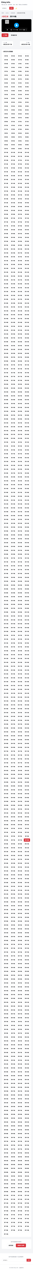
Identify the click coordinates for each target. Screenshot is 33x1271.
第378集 (27, 569)
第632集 (27, 1060)
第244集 (27, 310)
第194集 (13, 241)
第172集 (27, 218)
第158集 (13, 206)
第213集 (6, 260)
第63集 (20, 113)
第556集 (27, 913)
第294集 (27, 407)
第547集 (13, 898)
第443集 (13, 697)
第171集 (20, 218)
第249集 (13, 322)
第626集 (27, 1048)
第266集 (27, 353)
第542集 (27, 886)
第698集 (27, 1187)
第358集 (27, 531)
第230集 (27, 283)
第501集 (13, 809)
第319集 (13, 457)
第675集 (13, 1145)
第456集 (27, 720)
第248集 (27, 318)
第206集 (13, 253)
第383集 (13, 581)
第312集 (27, 442)
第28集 (27, 79)
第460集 (27, 728)
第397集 (13, 608)
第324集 (27, 465)
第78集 (13, 129)
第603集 (13, 1006)
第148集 (27, 195)
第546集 (27, 894)
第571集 (13, 944)
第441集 (13, 693)
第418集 (27, 646)
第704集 (27, 1199)
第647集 (13, 1091)
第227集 (13, 280)
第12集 (27, 63)
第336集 (27, 488)
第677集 (13, 1149)
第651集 (13, 1098)
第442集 (27, 693)
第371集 (13, 558)
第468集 (27, 743)
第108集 (27, 156)
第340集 (27, 496)
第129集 (6, 179)
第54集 (13, 106)
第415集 (13, 643)
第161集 (6, 210)
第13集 (6, 67)
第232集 (27, 287)
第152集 (27, 198)
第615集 (13, 1029)
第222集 (27, 268)
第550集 (27, 901)
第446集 (27, 701)
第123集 (20, 171)
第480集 (27, 766)
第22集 (13, 75)
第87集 (20, 137)
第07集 (20, 59)
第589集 (13, 979)
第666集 (27, 1125)
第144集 (27, 191)
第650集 (27, 1095)
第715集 (13, 1222)
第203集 (20, 249)
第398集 (27, 608)
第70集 (13, 121)
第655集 (13, 1106)
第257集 (13, 338)
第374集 (27, 562)
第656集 (27, 1106)
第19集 (20, 71)
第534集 (27, 871)
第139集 (20, 187)
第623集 (13, 1044)
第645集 (13, 1087)
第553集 (13, 909)
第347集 (13, 511)
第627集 (13, 1052)
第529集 (13, 863)
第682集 (27, 1156)
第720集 (27, 1230)
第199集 (20, 245)
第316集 (27, 450)
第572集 (27, 944)
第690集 (27, 1172)
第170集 (13, 218)
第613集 (13, 1025)
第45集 (6, 98)
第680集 (27, 1153)
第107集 (20, 156)
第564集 (27, 928)
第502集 (27, 809)
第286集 (27, 392)
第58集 (13, 110)
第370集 (27, 554)
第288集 (27, 395)
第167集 (20, 214)
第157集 (6, 206)
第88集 (27, 137)
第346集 (27, 507)
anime (7, 13)
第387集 (13, 589)
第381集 (13, 577)
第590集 (27, 979)
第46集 (13, 98)
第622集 (27, 1040)
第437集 (13, 685)
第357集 (13, 531)
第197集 (6, 245)
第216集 (27, 260)
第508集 (27, 820)
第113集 (6, 164)
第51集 (20, 102)
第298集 (27, 415)
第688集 (27, 1168)
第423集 (13, 658)
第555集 (13, 913)
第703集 (13, 1199)
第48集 (27, 98)
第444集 (27, 697)
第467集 (13, 743)
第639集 (13, 1075)
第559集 (13, 921)
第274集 (27, 368)
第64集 (27, 113)
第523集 (13, 851)
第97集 (6, 148)
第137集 (6, 187)
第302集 (27, 423)
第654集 (27, 1102)
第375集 (13, 565)
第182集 (13, 229)
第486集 (27, 778)
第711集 (13, 1214)
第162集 (13, 210)
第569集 (13, 940)
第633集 (13, 1064)
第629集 (13, 1056)
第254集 (27, 330)
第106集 (13, 156)
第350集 (27, 515)
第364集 (27, 542)
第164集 (27, 210)
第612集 (27, 1021)
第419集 (13, 650)
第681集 (13, 1156)
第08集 (27, 59)
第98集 (13, 148)
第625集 (13, 1048)
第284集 (27, 388)
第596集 (27, 990)
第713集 (13, 1218)
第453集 (13, 716)
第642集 (27, 1079)
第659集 (13, 1114)
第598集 (27, 994)
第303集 (13, 426)
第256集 (27, 334)
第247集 (13, 318)
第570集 (27, 940)
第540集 (27, 882)
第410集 (27, 631)
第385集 (13, 585)
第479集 (13, 766)
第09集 (6, 63)
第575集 (13, 952)
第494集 (27, 793)
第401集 (13, 616)
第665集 (13, 1125)
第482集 (27, 770)
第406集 (27, 623)
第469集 (13, 747)
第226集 (27, 276)
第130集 (13, 179)
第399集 (13, 612)
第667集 (13, 1129)
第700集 (27, 1191)
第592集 (27, 983)
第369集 (13, 554)
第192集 (27, 237)
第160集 (27, 206)
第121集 (6, 171)
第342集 (27, 500)
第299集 (13, 419)
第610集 (27, 1017)
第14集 (13, 67)
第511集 (13, 828)
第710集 (27, 1210)
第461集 (13, 731)
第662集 (27, 1118)
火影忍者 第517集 (7, 43)
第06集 (13, 59)
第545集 (13, 894)
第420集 (27, 650)
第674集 (27, 1141)
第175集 (20, 222)
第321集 (13, 461)
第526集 (27, 855)
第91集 (20, 141)
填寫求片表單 (21, 1245)
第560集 (27, 921)
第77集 (6, 129)
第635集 (13, 1068)
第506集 (27, 816)
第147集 (20, 195)
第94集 (13, 144)
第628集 (27, 1052)
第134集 (13, 183)
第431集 (13, 674)
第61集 (6, 113)
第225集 (13, 276)
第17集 (6, 71)
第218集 (13, 264)
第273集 (13, 368)
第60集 (27, 110)
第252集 (27, 326)
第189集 (6, 237)
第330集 (27, 477)
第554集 (27, 909)
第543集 (13, 890)
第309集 (13, 438)
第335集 (13, 488)
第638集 (27, 1071)
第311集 (13, 442)
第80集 (27, 129)
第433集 (13, 677)
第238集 (27, 299)
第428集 (27, 666)
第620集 (27, 1037)
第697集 (13, 1187)
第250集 (27, 322)
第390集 (27, 592)
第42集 (13, 94)
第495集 (13, 797)
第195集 (20, 241)
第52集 (27, 102)
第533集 (13, 871)
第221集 (13, 268)
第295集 (13, 411)
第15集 (20, 67)
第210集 (13, 256)
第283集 (13, 388)
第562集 (27, 925)
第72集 (27, 121)
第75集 (20, 125)
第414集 (27, 639)
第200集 (27, 245)
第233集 (13, 291)
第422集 (27, 654)
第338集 (27, 492)
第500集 (27, 805)
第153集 (6, 202)
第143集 (20, 191)
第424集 (27, 658)
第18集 (13, 71)
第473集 (13, 755)
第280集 (27, 380)
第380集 (27, 573)
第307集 (13, 434)
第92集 (27, 141)
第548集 (27, 898)
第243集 (13, 310)
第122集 (13, 171)
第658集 (27, 1110)
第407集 (13, 627)
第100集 (27, 148)
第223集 (13, 272)
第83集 (20, 133)
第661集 (13, 1118)
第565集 (13, 932)
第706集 (27, 1203)
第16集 (27, 67)
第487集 (13, 782)
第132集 (27, 179)
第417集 (13, 646)
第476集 (27, 759)
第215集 (20, 260)
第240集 (27, 303)
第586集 (27, 971)
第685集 (13, 1164)
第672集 (27, 1137)
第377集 (13, 569)
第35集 (20, 86)
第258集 (27, 338)
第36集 (27, 86)
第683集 (13, 1160)
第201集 (6, 249)
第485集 (13, 778)
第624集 (27, 1044)
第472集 (27, 751)
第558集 (27, 917)
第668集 (27, 1129)
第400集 (27, 612)
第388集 (27, 589)
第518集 (27, 840)
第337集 (13, 492)
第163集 (20, 210)
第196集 (27, 241)
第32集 (27, 83)
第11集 (19, 63)
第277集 (13, 376)
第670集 (27, 1133)
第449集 (13, 708)
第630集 (27, 1056)
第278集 (27, 376)
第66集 (13, 117)
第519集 (13, 843)
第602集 (27, 1002)
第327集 (13, 473)
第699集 (13, 1191)
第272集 (27, 364)
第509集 (13, 824)
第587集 (13, 975)
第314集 (27, 446)
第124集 (27, 171)
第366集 (27, 546)
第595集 (13, 990)
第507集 (13, 820)
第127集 (20, 175)
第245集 (13, 314)
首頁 (3, 13)
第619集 (13, 1037)
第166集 (13, 214)
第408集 (27, 627)
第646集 (27, 1087)
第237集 (13, 299)
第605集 (13, 1010)
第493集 (13, 793)
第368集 (27, 550)
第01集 (6, 56)
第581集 (13, 963)
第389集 (13, 592)
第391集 (13, 596)
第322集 (27, 461)
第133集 (6, 183)
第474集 (27, 755)
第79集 (20, 129)
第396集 (27, 604)
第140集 (27, 187)
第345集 (13, 507)
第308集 (27, 434)
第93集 (6, 144)
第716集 (27, 1222)
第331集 (13, 480)
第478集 (27, 762)
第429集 (13, 670)
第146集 (13, 195)
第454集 (27, 716)
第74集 (13, 125)
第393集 (13, 600)
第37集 (6, 90)
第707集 (13, 1207)
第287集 (13, 395)
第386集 (27, 585)
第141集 (6, 191)
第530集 (27, 863)
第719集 (13, 1230)
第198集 (13, 245)
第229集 (13, 283)
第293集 (13, 407)
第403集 (13, 620)
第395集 (13, 604)
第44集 (27, 94)
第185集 (6, 233)
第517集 (13, 840)
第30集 (13, 83)
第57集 (6, 110)
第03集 (20, 56)
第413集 (13, 639)
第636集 (27, 1068)
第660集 (27, 1114)
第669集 (13, 1133)
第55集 (20, 106)
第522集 (27, 847)
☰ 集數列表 (14, 35)
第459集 (13, 728)
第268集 (27, 357)
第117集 (6, 168)
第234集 (27, 291)
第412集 (27, 635)
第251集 (13, 326)
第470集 (27, 747)
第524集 (27, 851)
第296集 (27, 411)
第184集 (27, 229)
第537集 (13, 878)
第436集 (27, 681)
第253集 (13, 330)
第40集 (27, 90)
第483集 (13, 774)
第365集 (13, 546)
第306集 (27, 430)
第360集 (27, 535)
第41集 (6, 94)
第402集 (27, 616)
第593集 (13, 986)
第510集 (27, 824)
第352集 (27, 519)
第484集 (27, 774)
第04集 (27, 56)
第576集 (27, 952)
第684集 (27, 1160)
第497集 (13, 801)
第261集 (13, 345)
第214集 (13, 260)
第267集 (13, 357)
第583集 (13, 967)
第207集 (20, 253)
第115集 (20, 164)
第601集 (13, 1002)
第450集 (27, 708)
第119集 (20, 168)
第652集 (27, 1098)
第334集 (27, 484)
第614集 (27, 1025)
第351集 (13, 519)
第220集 (27, 264)
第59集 (20, 110)
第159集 (20, 206)
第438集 (27, 685)
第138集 (13, 187)
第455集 (13, 720)
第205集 (6, 253)
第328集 (27, 473)
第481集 (13, 770)
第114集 (13, 164)
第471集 (13, 751)
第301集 (13, 423)
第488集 (27, 782)
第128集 (27, 175)
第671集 (13, 1137)
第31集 (20, 83)
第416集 (27, 643)
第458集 (27, 724)
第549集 (13, 901)
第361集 (13, 538)
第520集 (27, 843)
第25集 (6, 79)
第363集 (13, 542)
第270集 (27, 361)
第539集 (13, 882)
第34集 (13, 86)
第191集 (20, 237)
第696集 (27, 1183)
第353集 (13, 523)
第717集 (13, 1226)
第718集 (27, 1226)
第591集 (13, 983)
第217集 (6, 264)
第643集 (13, 1083)
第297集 (13, 415)
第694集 (27, 1180)
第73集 (6, 125)
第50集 (13, 102)
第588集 (27, 975)
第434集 (27, 677)
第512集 (27, 828)
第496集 (27, 797)
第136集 (27, 183)
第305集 (13, 430)
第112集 (27, 160)
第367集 (13, 550)
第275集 (13, 372)
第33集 (6, 86)
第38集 (13, 90)
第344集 (27, 504)
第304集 (27, 426)
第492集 (27, 789)
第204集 (27, 249)
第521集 (13, 847)
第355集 (13, 527)
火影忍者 (13, 13)
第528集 (27, 859)
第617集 (13, 1033)
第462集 (27, 731)
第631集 (13, 1060)
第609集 (13, 1017)
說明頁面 (11, 1245)
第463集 (13, 735)
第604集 (27, 1006)
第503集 (13, 813)
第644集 (27, 1083)
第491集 (13, 789)
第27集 (20, 79)
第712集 (27, 1214)
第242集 (27, 307)
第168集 (27, 214)
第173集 (6, 222)
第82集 (13, 133)
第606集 (27, 1010)
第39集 (20, 90)
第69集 (6, 121)
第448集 (27, 704)
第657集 (13, 1110)
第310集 (27, 438)
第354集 (27, 523)
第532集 (27, 867)
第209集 (6, 256)
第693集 (13, 1180)
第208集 (27, 253)
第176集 (27, 222)
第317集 (13, 453)
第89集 (6, 141)
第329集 (13, 477)
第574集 (27, 948)
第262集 (27, 345)
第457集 (13, 724)
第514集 (27, 832)
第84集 (27, 133)
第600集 (27, 998)
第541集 (13, 886)
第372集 (27, 558)
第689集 (13, 1172)
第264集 (27, 349)
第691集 (13, 1176)
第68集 (27, 117)
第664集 (27, 1122)
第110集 (13, 160)
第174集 (13, 222)
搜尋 (11, 8)
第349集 (13, 515)
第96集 (27, 144)
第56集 (27, 106)
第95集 (20, 144)
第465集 (13, 739)
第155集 (20, 202)
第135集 (20, 183)
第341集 (13, 500)
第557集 (13, 917)
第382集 (27, 577)
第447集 (13, 704)
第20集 (27, 71)
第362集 (27, 538)
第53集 (6, 106)
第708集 (27, 1207)
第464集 (27, 735)
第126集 (13, 175)
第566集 (27, 932)
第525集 (13, 855)
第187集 (20, 233)
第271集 (13, 364)
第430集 (27, 670)
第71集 (20, 121)
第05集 (6, 59)
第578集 (27, 956)
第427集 (13, 666)
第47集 (20, 98)
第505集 (13, 816)
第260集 (27, 341)
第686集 (27, 1164)
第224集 (27, 272)
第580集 (27, 959)
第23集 (20, 75)
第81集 (6, 133)
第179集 (20, 225)
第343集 (13, 504)
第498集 (27, 801)
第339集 (13, 496)
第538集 (27, 878)
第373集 (13, 562)
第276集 (27, 372)
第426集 (27, 662)
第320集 (27, 457)
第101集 (6, 152)
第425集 (13, 662)
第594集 (27, 986)
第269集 (13, 361)
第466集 (27, 739)
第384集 (27, 581)
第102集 (13, 152)
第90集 (13, 141)
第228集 (27, 280)
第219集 (20, 264)
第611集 (13, 1021)
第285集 (13, 392)
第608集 (27, 1013)
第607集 (13, 1013)
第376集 (27, 565)
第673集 (13, 1141)
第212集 (27, 256)
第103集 (20, 152)
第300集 (27, 419)
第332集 (27, 480)
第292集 (27, 403)
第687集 (13, 1168)
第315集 (13, 450)
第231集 (13, 287)
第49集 (6, 102)
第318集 (27, 453)
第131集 (20, 179)
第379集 (13, 573)
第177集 (6, 225)
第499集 (13, 805)
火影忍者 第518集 (25, 43)
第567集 (13, 936)
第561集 (13, 925)
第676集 (27, 1145)
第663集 (13, 1122)
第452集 (27, 712)
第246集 (27, 314)
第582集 (27, 963)
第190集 (13, 237)
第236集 (27, 295)
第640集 (27, 1075)
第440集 (27, 689)
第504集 (27, 813)
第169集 (6, 218)
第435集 (13, 681)
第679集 (13, 1153)
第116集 (27, 164)
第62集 (13, 113)
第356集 (27, 527)
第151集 (20, 198)
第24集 (27, 75)
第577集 (13, 956)
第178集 (13, 225)
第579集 (13, 959)
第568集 (27, 936)
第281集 (13, 384)
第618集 (27, 1033)
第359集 (13, 535)
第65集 (6, 117)
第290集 (27, 399)
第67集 (20, 117)
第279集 (13, 380)
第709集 (13, 1210)
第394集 (27, 600)
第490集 (27, 786)
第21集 (6, 75)
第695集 (13, 1183)
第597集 (13, 994)
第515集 (13, 836)
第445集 (13, 701)
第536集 (27, 874)
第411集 (13, 635)
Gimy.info (6, 2)
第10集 (13, 63)
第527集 (13, 859)
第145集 (6, 195)
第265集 (13, 353)
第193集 (6, 241)
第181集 (6, 229)
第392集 (27, 596)
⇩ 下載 (5, 35)
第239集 (13, 303)
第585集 (13, 971)
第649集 (13, 1095)
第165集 (6, 214)
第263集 (13, 349)
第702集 (27, 1195)
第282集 (27, 384)
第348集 (27, 511)
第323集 (13, 465)
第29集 (6, 83)
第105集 (6, 156)
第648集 (27, 1091)
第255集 (13, 334)
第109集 (6, 160)
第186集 (13, 233)
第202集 (13, 249)
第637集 (13, 1071)
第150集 (13, 198)
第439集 (13, 689)
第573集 (13, 948)
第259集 (13, 341)
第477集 (13, 762)
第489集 (13, 786)
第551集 (13, 905)
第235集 (13, 295)
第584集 (27, 967)
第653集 (13, 1102)
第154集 (13, 202)
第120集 (27, 168)
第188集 (27, 233)
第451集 (13, 712)
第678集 (27, 1149)
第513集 (13, 832)
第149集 (6, 198)
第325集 (13, 469)
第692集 (27, 1176)
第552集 (27, 905)
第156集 (27, 202)
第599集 (13, 998)
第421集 (13, 654)
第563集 (13, 928)
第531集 (13, 867)
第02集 (13, 56)
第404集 (27, 620)
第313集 (13, 446)
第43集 (20, 94)
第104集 (27, 152)
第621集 (13, 1040)
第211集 (20, 256)
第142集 (13, 191)
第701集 (13, 1195)
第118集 (13, 168)
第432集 (27, 674)
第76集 (27, 125)
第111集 (20, 160)
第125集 (6, 175)
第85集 (6, 137)
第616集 (27, 1029)
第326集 (27, 469)
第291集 (13, 403)
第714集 (27, 1218)
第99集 (20, 148)
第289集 (13, 399)
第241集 (13, 307)
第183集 (20, 229)
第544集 (27, 890)
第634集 (27, 1064)
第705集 (13, 1203)
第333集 (13, 484)
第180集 (27, 225)
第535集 (13, 874)
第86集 (13, 137)
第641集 (13, 1079)
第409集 (13, 631)
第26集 (13, 79)
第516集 (27, 836)
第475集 (13, 759)
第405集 (13, 623)
